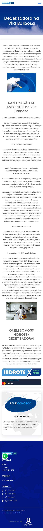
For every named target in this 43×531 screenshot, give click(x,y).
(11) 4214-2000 (10, 494)
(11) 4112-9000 (10, 497)
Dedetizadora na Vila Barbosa (12, 513)
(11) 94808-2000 (11, 501)
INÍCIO (6, 464)
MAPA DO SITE (9, 470)
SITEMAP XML (8, 480)
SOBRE (6, 467)
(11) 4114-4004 (10, 490)
